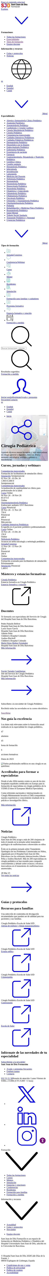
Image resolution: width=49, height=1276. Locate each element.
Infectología (12, 169)
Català (9, 90)
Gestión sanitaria (14, 164)
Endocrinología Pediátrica (18, 147)
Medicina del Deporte (16, 176)
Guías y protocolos (15, 53)
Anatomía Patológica (15, 123)
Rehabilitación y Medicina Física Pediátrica (25, 208)
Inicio (9, 416)
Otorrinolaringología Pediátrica (20, 203)
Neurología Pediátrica (16, 188)
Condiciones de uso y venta (18, 1265)
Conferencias (12, 1187)
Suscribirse (5, 713)
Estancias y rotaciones (16, 1185)
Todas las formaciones (16, 37)
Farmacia (10, 154)
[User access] (21, 395)
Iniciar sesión (6, 397)
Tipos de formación (15, 42)
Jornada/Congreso (9, 544)
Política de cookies (15, 1270)
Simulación (6, 476)
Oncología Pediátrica (15, 198)
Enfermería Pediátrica (16, 150)
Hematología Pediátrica (17, 167)
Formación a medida (15, 323)
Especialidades (13, 39)
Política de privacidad (16, 1268)
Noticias (10, 56)
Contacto (14, 400)
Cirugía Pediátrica (14, 133)
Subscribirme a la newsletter (13, 1062)
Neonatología (12, 181)
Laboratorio (12, 174)
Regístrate (16, 397)
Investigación (12, 171)
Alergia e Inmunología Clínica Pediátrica (24, 120)
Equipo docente (13, 44)
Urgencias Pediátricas (16, 220)
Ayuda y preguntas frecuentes (19, 1069)
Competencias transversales (18, 135)
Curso (3, 493)
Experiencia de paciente (17, 152)
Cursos (10, 1178)
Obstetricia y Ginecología (17, 191)
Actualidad (11, 1225)
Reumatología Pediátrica (17, 210)
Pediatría (10, 205)
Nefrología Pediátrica (16, 179)
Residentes (11, 1190)
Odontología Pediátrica (16, 193)
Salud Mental (12, 213)
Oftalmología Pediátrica (17, 196)
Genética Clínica (14, 162)
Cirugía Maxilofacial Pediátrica (20, 130)
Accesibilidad (12, 1272)
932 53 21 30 (7, 1078)
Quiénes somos (13, 1071)
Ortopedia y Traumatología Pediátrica (23, 201)
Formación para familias (17, 1192)
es (2, 81)
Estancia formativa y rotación (13, 584)
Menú (45, 113)
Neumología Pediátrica (16, 184)
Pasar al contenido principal (13, 2)
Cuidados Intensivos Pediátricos (20, 137)
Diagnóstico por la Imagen (18, 145)
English (10, 86)
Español (10, 88)
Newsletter (11, 1229)
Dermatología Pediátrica (17, 142)
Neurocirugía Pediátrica (17, 186)
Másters (10, 1180)
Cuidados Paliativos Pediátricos (20, 140)
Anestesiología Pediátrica (17, 125)
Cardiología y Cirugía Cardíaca (20, 128)
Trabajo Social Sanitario (17, 215)
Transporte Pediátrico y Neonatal (21, 218)
